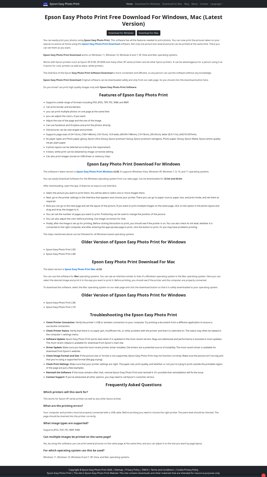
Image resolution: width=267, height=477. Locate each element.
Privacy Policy (132, 469)
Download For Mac (172, 3)
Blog (186, 3)
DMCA (145, 469)
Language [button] (215, 3)
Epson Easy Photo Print (64, 4)
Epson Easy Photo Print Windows (94, 171)
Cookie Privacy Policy (187, 469)
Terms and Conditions (162, 469)
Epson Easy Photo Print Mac (80, 269)
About (194, 3)
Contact (204, 3)
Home (129, 3)
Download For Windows (147, 3)
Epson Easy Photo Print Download (101, 43)
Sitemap (118, 469)
